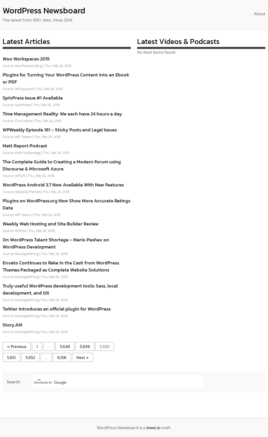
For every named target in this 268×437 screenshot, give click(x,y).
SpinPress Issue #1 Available (33, 97)
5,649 (85, 346)
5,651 (11, 357)
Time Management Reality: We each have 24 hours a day (62, 113)
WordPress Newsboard (44, 10)
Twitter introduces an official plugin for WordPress (57, 308)
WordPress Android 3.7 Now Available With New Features (63, 184)
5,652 (30, 357)
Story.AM (12, 324)
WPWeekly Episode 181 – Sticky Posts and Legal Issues (60, 129)
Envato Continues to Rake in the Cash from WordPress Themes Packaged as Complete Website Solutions (61, 266)
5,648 (65, 346)
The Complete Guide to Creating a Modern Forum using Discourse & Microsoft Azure (62, 165)
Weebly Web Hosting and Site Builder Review (51, 223)
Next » (82, 357)
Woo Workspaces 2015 (26, 58)
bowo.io (153, 427)
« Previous (16, 346)
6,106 (61, 357)
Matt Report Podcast (25, 145)
